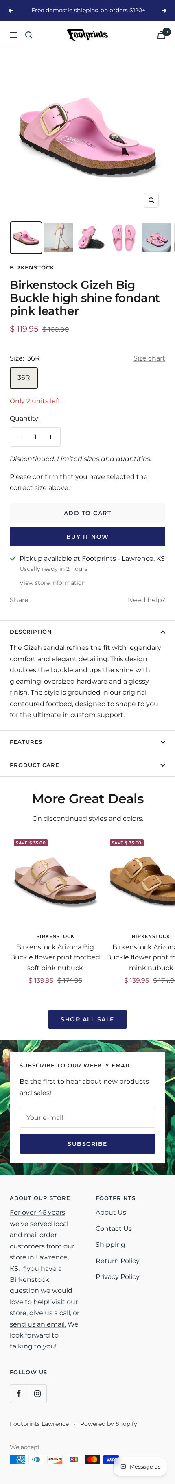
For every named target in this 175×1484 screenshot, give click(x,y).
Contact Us (114, 1229)
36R (24, 377)
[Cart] (161, 35)
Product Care (34, 765)
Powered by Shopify (108, 1423)
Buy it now (87, 536)
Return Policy (118, 1261)
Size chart (149, 358)
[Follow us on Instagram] (37, 1393)
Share (19, 600)
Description (31, 631)
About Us (111, 1212)
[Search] (29, 35)
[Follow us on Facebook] (19, 1393)
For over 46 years (37, 1212)
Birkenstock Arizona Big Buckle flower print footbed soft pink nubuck (55, 957)
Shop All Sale (87, 1019)
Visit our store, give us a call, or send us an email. (44, 1313)
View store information (52, 582)
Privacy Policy (118, 1277)
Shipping (110, 1244)
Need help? (146, 600)
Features (26, 742)
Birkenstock (32, 267)
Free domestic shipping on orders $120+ (88, 10)
